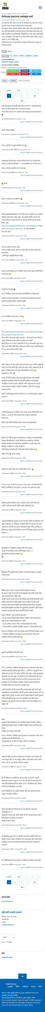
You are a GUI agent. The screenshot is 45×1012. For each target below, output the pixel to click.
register (13, 80)
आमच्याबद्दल (27, 997)
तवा (11, 56)
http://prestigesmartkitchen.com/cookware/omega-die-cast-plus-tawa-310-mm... (22, 333)
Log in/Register (7, 901)
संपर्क (33, 997)
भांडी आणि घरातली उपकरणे (10, 62)
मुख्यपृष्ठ (9, 14)
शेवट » (22, 101)
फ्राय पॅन (16, 56)
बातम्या (33, 986)
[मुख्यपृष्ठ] (5, 5)
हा (9, 373)
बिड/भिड (35, 56)
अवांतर (10, 51)
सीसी (40, 986)
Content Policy (28, 1005)
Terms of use (6, 1005)
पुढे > (35, 96)
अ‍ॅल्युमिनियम (28, 56)
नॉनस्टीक (21, 56)
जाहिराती (25, 986)
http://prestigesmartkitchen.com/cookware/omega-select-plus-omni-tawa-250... (22, 227)
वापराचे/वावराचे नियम (8, 997)
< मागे (18, 90)
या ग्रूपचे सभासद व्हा (8, 924)
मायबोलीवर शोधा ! (7, 957)
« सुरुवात (8, 90)
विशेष (17, 986)
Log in (5, 80)
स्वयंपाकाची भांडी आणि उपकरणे (11, 23)
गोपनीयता (19, 997)
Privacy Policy (17, 1005)
